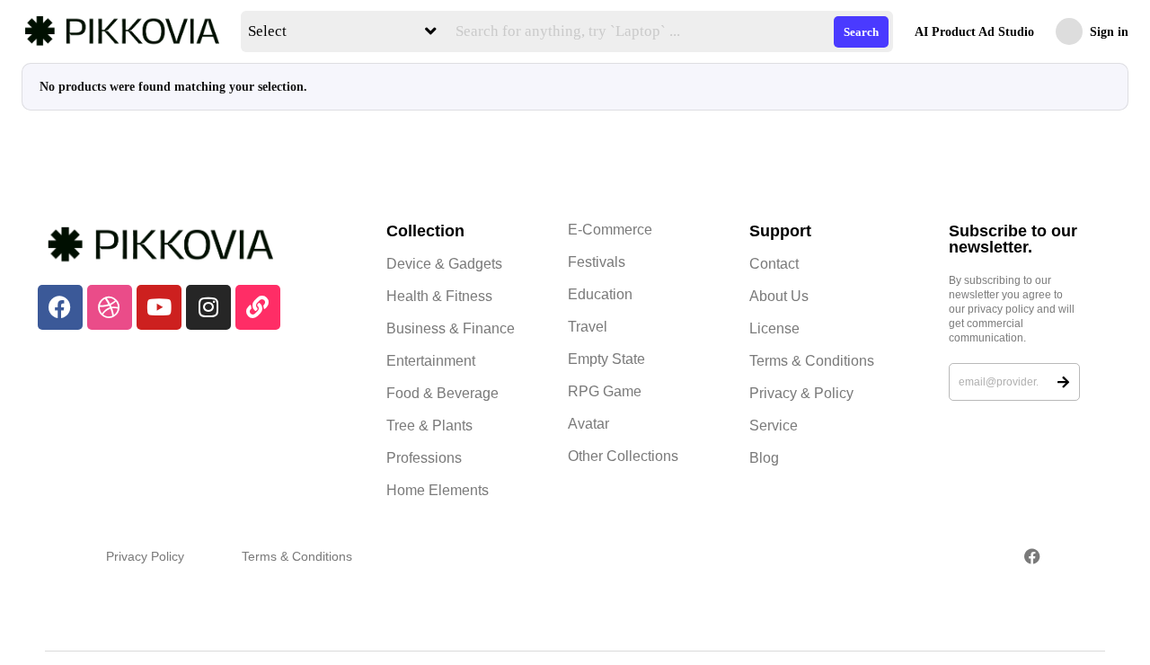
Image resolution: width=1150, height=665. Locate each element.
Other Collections (623, 456)
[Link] (257, 307)
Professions (424, 458)
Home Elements (437, 490)
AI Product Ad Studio (974, 32)
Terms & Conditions (811, 360)
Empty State (606, 359)
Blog (764, 458)
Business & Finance (450, 328)
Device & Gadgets (444, 263)
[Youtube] (159, 307)
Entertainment (430, 360)
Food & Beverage (442, 393)
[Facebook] (60, 307)
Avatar (588, 423)
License (774, 328)
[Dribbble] (109, 307)
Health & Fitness (439, 296)
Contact (774, 263)
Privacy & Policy (801, 393)
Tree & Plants (429, 425)
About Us (779, 296)
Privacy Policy (145, 556)
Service (773, 425)
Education (600, 294)
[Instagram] (208, 307)
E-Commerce (610, 229)
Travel (587, 326)
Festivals (596, 262)
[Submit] (1063, 382)
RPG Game (604, 391)
